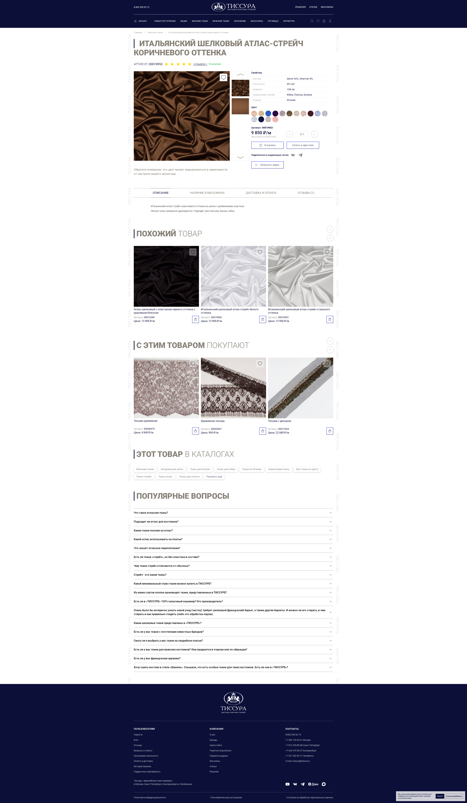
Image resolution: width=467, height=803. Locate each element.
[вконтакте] (295, 784)
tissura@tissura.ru (301, 761)
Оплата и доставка (143, 761)
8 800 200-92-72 (293, 734)
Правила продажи (219, 755)
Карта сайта (216, 745)
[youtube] (287, 784)
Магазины (327, 7)
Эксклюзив (240, 21)
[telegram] (303, 784)
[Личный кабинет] (330, 21)
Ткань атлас (165, 476)
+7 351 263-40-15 (294, 755)
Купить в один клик (303, 145)
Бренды (213, 740)
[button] (330, 229)
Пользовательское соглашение (226, 797)
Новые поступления (164, 21)
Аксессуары (257, 21)
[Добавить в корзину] (195, 319)
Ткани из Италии (251, 469)
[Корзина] (324, 21)
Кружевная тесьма (213, 420)
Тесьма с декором (279, 420)
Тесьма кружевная (145, 420)
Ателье (313, 7)
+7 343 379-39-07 (294, 750)
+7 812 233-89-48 (294, 745)
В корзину (270, 145)
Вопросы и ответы (143, 750)
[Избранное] (318, 21)
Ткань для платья (189, 476)
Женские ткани (200, 21)
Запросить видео (269, 164)
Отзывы (138, 745)
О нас (212, 734)
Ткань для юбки (226, 469)
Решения (300, 7)
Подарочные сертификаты (147, 771)
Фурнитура (289, 21)
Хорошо (440, 796)
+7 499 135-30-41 (294, 740)
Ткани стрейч (144, 476)
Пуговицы (273, 21)
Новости (138, 734)
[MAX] (324, 784)
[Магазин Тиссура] (233, 702)
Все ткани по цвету (307, 469)
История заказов (142, 766)
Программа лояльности (146, 755)
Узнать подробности (454, 796)
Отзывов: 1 (200, 64)
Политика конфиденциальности (150, 797)
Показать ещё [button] (214, 476)
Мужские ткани (221, 21)
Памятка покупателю (220, 750)
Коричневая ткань (278, 469)
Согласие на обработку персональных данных (309, 797)
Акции (183, 21)
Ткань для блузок (200, 469)
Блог (136, 740)
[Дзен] (313, 784)
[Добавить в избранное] (223, 77)
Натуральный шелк (172, 469)
